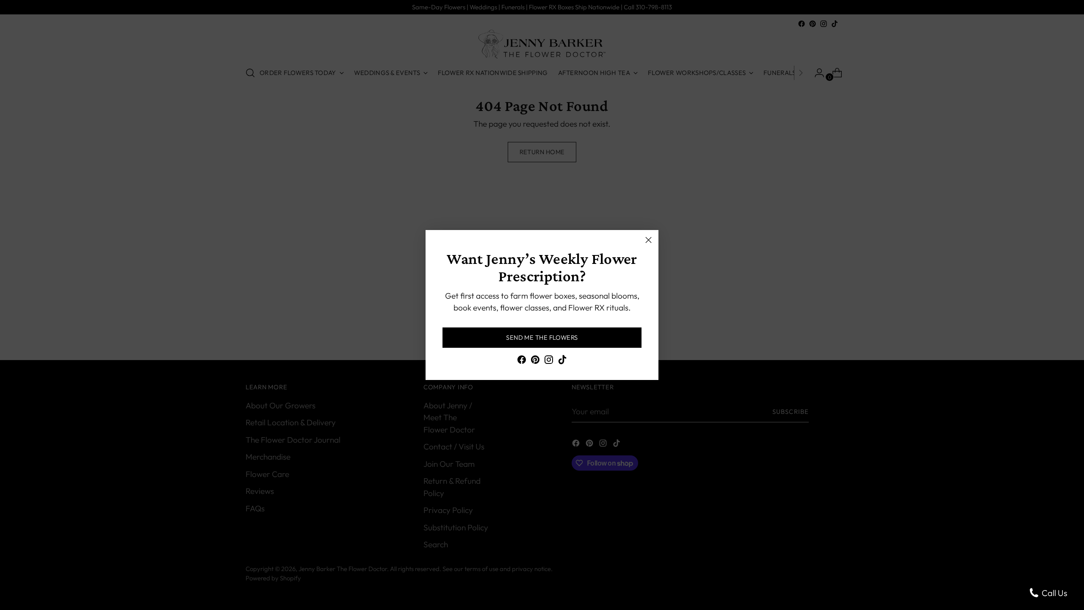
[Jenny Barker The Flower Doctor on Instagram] (549, 361)
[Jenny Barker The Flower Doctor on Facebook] (522, 361)
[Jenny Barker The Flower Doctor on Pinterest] (535, 361)
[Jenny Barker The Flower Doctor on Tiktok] (562, 361)
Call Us (1053, 593)
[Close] (648, 240)
